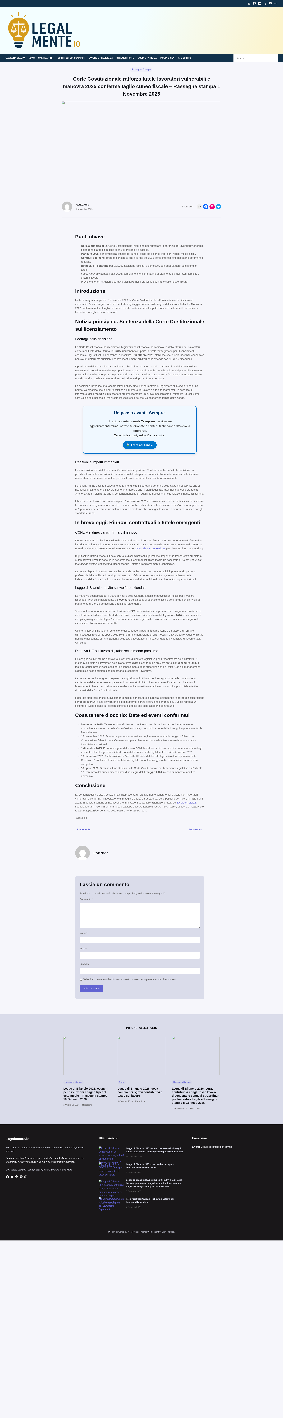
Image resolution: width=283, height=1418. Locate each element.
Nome (83, 933)
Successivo (195, 829)
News (121, 1082)
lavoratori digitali (186, 802)
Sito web (84, 964)
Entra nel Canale (142, 445)
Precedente (83, 829)
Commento (86, 899)
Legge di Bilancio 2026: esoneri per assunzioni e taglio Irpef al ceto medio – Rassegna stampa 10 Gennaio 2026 (85, 1094)
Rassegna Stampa (141, 69)
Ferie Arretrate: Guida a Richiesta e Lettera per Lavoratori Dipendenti (150, 1200)
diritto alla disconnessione (150, 548)
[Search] (273, 58)
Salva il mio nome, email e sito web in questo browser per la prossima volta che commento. (130, 979)
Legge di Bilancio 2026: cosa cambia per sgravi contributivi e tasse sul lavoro (140, 1092)
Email (83, 948)
